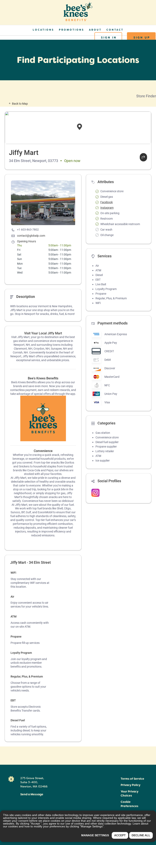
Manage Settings (95, 835)
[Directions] (143, 157)
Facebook (106, 202)
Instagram (107, 207)
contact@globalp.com (31, 235)
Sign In (109, 37)
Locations (43, 29)
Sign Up (141, 37)
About (95, 29)
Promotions (71, 29)
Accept (120, 835)
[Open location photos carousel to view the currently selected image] (43, 202)
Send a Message (31, 794)
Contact (115, 29)
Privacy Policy (130, 785)
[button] (132, 804)
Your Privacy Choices (129, 793)
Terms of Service (132, 779)
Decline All (141, 835)
